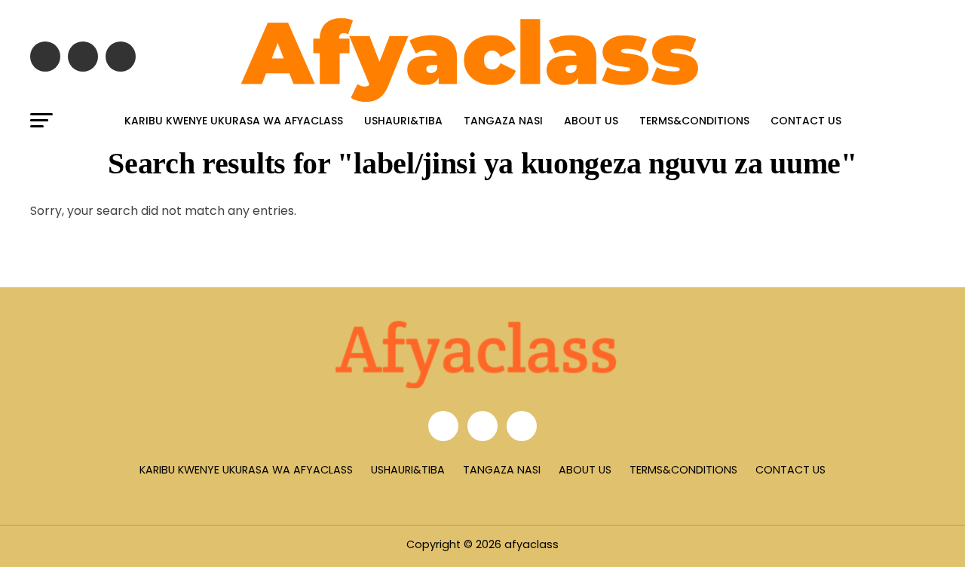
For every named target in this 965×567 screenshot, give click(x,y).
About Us (591, 120)
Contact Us (805, 120)
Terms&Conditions (694, 120)
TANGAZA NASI (503, 120)
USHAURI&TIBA (403, 120)
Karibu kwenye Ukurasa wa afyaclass (233, 120)
